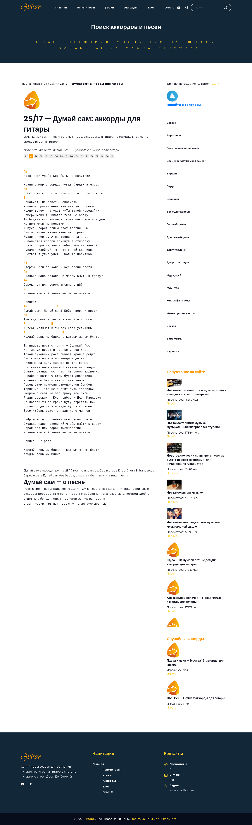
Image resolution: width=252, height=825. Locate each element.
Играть (171, 674)
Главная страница (34, 83)
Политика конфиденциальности (154, 819)
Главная (61, 7)
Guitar (31, 7)
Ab (26, 156)
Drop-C (170, 7)
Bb (41, 156)
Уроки (109, 7)
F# (92, 156)
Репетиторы (86, 7)
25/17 (53, 83)
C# (56, 156)
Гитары (90, 819)
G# (107, 156)
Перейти (173, 403)
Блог (151, 7)
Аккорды (130, 7)
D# (71, 156)
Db (61, 156)
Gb (97, 156)
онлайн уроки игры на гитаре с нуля (50, 503)
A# (36, 156)
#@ (172, 779)
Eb (76, 156)
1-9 (41, 42)
